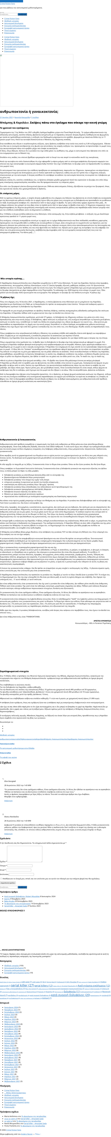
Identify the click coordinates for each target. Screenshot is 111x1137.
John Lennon (83, 982)
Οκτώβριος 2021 (11, 1062)
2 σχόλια (35, 117)
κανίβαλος (13, 995)
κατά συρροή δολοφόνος (70, 995)
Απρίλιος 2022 (10, 1048)
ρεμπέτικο (4, 998)
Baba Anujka (9, 901)
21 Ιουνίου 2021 (6, 117)
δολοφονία (72, 991)
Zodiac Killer (57, 986)
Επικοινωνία (9, 33)
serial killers (43, 985)
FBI (44, 982)
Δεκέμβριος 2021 (11, 1057)
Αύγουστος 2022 (11, 1038)
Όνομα (3, 865)
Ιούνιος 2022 (9, 1043)
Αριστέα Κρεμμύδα (22, 117)
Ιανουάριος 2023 (11, 1026)
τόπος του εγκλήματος (27, 998)
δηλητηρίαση (59, 992)
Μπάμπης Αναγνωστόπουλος (55, 739)
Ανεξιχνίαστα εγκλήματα (94, 985)
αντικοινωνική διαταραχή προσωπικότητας (66, 989)
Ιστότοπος (4, 874)
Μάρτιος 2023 (10, 1021)
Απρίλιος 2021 (10, 1076)
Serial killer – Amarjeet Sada (15, 906)
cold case (26, 982)
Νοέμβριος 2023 (11, 1010)
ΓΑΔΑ (22, 739)
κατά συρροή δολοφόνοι (40, 995)
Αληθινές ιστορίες (11, 21)
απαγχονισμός (96, 989)
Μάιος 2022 (9, 1045)
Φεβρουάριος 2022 (12, 1052)
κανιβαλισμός (23, 995)
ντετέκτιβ (106, 995)
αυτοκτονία (22, 992)
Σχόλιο (3, 861)
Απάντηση (8, 801)
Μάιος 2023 (9, 1017)
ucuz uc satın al (10, 1118)
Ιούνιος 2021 (9, 1072)
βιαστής (50, 992)
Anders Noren (27, 1134)
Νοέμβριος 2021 (11, 1060)
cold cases (37, 982)
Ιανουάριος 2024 (11, 1007)
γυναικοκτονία (30, 739)
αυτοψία (16, 739)
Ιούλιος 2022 (9, 1041)
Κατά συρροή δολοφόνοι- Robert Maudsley (22, 896)
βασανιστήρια (32, 992)
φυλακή (46, 998)
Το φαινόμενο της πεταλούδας (34, 1116)
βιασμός (42, 992)
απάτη (87, 989)
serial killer (22, 985)
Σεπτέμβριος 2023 (11, 1012)
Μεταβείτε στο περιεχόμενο (11, 1)
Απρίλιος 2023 (10, 1019)
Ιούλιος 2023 (9, 1014)
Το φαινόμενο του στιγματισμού (17, 903)
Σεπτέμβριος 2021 (11, 1064)
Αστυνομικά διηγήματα (13, 23)
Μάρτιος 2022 (10, 1050)
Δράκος (3, 989)
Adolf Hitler (4, 982)
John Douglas (72, 982)
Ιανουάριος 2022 (11, 1055)
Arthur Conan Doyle (14, 982)
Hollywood (61, 982)
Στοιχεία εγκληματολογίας (15, 25)
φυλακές (38, 998)
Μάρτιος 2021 (10, 1079)
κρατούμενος (95, 995)
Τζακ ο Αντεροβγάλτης (15, 989)
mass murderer (94, 982)
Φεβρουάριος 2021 (12, 1081)
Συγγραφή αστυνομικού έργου (16, 28)
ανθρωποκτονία (6, 739)
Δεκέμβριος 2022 (11, 1029)
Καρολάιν (40, 739)
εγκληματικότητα (87, 992)
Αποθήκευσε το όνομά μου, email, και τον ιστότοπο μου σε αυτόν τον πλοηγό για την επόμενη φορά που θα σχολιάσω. (51, 878)
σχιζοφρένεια (14, 998)
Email (3, 870)
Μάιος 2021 (9, 1074)
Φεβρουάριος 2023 (12, 1024)
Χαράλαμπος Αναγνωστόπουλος (80, 739)
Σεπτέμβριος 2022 (11, 1036)
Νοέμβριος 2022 (11, 1031)
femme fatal (51, 982)
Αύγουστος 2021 (11, 1067)
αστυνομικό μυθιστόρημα (10, 992)
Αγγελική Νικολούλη (69, 986)
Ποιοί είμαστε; (10, 30)
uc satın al (8, 1121)
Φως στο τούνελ (31, 989)
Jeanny (7, 899)
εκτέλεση (98, 992)
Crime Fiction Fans (7, 3)
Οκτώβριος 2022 (11, 1033)
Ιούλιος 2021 (9, 1069)
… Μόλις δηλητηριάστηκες (15, 1093)
